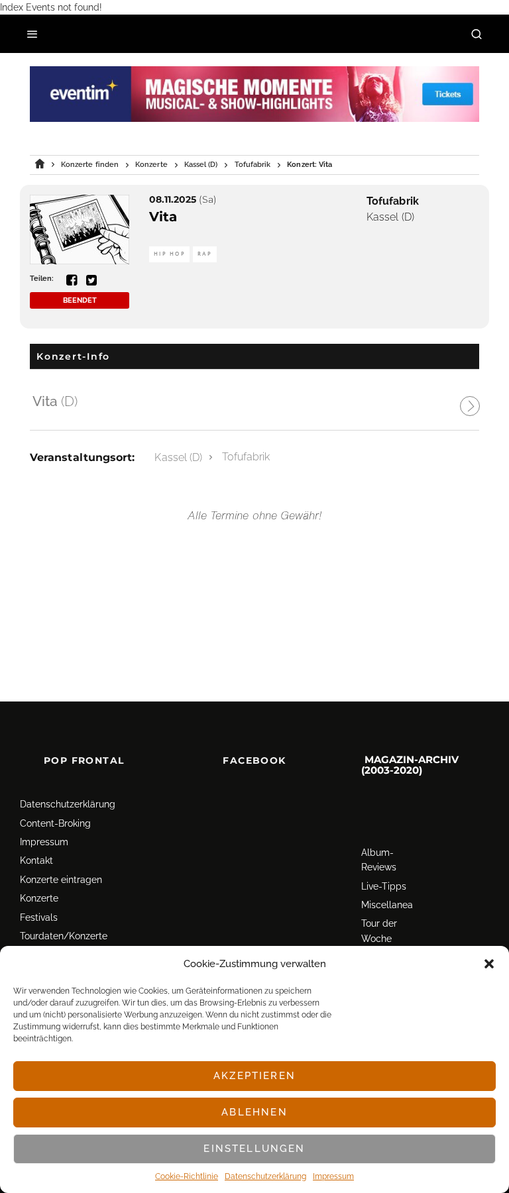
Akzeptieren (254, 1076)
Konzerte (39, 898)
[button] (489, 963)
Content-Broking (55, 823)
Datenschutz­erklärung (265, 1176)
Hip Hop (169, 254)
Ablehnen (254, 1112)
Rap (205, 254)
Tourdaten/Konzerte (63, 936)
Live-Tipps (383, 886)
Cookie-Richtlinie (186, 1176)
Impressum (333, 1176)
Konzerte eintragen (61, 879)
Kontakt (36, 861)
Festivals (39, 917)
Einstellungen (254, 1149)
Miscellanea (387, 905)
